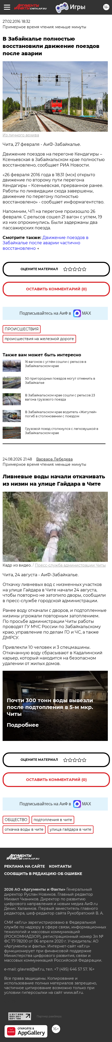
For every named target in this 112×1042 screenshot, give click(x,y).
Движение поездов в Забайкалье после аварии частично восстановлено (46, 243)
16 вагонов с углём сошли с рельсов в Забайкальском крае (55, 364)
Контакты (60, 866)
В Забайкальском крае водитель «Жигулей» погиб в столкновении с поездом (61, 414)
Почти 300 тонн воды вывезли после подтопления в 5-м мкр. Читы (50, 707)
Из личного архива (21, 135)
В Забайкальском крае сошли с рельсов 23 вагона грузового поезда (60, 397)
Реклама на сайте (24, 866)
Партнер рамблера (49, 1016)
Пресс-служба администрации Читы (70, 565)
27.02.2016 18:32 (16, 21)
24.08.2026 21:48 (17, 459)
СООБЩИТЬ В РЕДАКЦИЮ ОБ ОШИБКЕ (43, 873)
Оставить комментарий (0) (56, 289)
